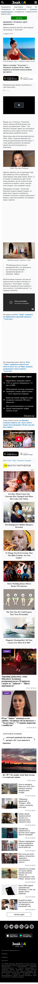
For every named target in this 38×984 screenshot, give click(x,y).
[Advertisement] (19, 221)
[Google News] (21, 926)
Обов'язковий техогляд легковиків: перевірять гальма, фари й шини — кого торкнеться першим (20, 391)
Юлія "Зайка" (12, 460)
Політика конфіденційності (11, 950)
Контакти (5, 960)
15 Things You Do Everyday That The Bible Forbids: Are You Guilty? (19, 555)
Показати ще (29, 416)
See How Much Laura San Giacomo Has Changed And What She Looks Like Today (19, 496)
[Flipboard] (26, 926)
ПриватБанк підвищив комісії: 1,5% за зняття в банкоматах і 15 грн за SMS (19, 382)
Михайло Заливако (24, 460)
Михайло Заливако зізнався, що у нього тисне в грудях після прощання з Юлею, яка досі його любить (18, 423)
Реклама (4, 954)
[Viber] (16, 926)
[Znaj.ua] (19, 2)
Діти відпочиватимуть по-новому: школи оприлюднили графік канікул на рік (20, 408)
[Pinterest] (32, 926)
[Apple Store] (12, 935)
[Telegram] (11, 926)
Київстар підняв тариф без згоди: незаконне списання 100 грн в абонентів (19, 400)
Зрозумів (19, 18)
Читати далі (19, 914)
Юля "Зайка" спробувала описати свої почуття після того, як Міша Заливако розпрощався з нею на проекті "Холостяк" (18, 366)
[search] (2, 2)
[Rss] (6, 926)
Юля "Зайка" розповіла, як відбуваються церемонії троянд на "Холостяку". (18, 316)
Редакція (5, 957)
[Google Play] (26, 935)
